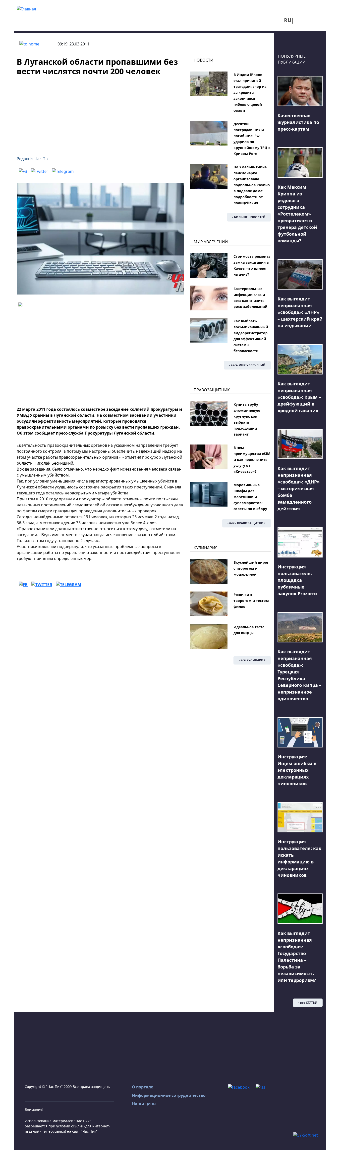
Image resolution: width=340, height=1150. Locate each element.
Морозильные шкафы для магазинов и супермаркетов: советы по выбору (250, 496)
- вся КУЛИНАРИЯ (252, 660)
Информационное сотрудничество (169, 1095)
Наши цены (144, 1104)
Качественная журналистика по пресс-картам (298, 122)
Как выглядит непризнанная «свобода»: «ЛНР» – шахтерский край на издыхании (300, 312)
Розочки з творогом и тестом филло (251, 600)
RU (287, 20)
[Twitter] (39, 171)
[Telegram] (63, 171)
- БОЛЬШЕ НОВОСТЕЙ (249, 217)
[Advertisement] (100, 113)
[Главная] (26, 8)
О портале (142, 1087)
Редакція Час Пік (33, 158)
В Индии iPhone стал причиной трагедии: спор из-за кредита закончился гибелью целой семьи (250, 92)
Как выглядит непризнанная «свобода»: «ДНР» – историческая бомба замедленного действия (299, 488)
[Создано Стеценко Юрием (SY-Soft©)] (305, 1134)
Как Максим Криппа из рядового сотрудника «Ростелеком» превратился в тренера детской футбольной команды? (297, 214)
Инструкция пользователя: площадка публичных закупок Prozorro (297, 580)
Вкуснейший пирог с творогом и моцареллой (251, 568)
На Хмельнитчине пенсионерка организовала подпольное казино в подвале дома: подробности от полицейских (251, 185)
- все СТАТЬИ (307, 1003)
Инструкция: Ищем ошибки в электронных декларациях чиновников (297, 770)
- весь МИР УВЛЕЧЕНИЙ (247, 365)
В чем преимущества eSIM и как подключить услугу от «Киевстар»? (251, 459)
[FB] (23, 171)
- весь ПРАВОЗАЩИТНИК (246, 523)
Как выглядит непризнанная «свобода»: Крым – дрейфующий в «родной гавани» (299, 397)
